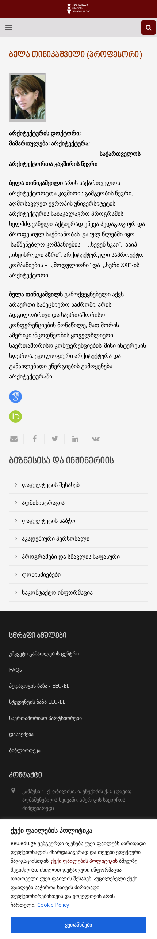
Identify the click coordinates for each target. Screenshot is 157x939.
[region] (78, 879)
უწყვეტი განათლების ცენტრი (44, 653)
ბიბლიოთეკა (25, 750)
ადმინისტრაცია (43, 503)
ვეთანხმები (78, 924)
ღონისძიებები (41, 574)
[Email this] (16, 439)
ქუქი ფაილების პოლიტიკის (84, 860)
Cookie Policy (53, 904)
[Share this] (34, 439)
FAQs (15, 669)
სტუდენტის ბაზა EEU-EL (37, 701)
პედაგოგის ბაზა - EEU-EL (39, 685)
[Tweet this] (55, 439)
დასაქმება (21, 734)
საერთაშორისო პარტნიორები (45, 717)
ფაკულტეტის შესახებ (51, 485)
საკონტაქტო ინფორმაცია (57, 592)
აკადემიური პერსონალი (55, 539)
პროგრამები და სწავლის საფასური (71, 556)
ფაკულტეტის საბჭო (49, 521)
